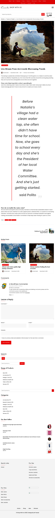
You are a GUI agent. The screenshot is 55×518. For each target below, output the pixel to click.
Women (5, 384)
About (10, 1)
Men (4, 373)
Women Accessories (34, 477)
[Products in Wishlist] (49, 13)
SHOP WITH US (16, 7)
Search (4, 354)
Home (23, 1)
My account (34, 1)
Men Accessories (5, 500)
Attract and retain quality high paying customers (11, 267)
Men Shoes (4, 497)
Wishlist (44, 1)
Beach (6, 220)
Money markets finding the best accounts (40, 267)
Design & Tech (6, 377)
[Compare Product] (51, 13)
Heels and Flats (33, 475)
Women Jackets (33, 472)
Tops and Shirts (33, 470)
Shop (40, 1)
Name (3, 322)
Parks (10, 220)
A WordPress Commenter (18, 284)
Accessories (6, 375)
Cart (13, 1)
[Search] (53, 390)
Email (30, 322)
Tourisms (14, 220)
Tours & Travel (5, 65)
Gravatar (27, 292)
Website (3, 330)
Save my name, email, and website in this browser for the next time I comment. (23, 338)
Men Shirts (4, 494)
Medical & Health (7, 379)
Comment (4, 304)
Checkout (18, 1)
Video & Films (6, 382)
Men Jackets (4, 502)
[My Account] (47, 13)
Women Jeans (32, 467)
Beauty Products (7, 402)
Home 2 (28, 1)
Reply (10, 295)
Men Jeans (4, 492)
